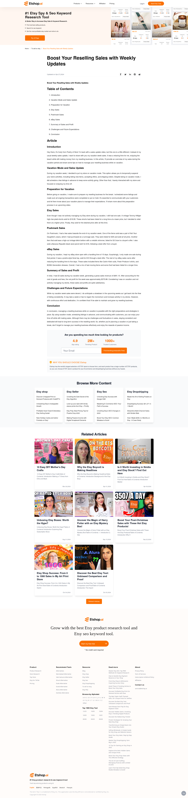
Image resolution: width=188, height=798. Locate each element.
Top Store (33, 677)
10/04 (101, 711)
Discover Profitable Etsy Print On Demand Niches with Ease (119, 692)
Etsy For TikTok (34, 680)
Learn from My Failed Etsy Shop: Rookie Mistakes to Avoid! (119, 769)
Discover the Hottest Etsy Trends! (119, 717)
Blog (83, 671)
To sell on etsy (36, 48)
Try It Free (35, 38)
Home (27, 48)
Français (69, 787)
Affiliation (102, 3)
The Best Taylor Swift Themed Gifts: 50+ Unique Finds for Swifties (120, 697)
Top (184, 793)
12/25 (84, 711)
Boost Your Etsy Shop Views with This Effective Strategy (119, 757)
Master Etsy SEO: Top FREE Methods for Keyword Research (119, 672)
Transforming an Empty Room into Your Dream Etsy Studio (120, 726)
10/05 (93, 711)
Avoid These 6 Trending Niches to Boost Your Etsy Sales (120, 687)
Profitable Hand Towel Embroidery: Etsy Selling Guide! (48, 412)
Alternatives (60, 671)
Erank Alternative (61, 686)
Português (47, 787)
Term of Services (140, 674)
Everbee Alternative (62, 693)
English (32, 787)
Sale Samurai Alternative (64, 677)
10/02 (93, 715)
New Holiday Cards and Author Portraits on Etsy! (47, 419)
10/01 (101, 715)
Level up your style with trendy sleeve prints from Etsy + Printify (78, 405)
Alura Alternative (61, 690)
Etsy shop (85, 674)
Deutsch (62, 787)
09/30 (84, 719)
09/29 (93, 719)
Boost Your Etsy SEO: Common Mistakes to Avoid (108, 419)
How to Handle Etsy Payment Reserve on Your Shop (118, 677)
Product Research (35, 671)
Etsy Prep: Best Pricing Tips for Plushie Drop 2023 (77, 412)
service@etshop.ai (141, 688)
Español (54, 787)
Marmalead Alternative (63, 674)
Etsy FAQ (85, 690)
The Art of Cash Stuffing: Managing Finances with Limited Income (119, 763)
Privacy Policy (139, 671)
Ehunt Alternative (62, 680)
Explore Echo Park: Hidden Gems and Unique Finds (119, 751)
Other (85, 703)
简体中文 (39, 787)
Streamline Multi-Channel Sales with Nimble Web (138, 412)
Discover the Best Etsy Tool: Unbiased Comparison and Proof (119, 702)
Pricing (111, 3)
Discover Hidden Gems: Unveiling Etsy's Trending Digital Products (120, 713)
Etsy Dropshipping (88, 683)
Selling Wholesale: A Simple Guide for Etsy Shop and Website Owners (120, 731)
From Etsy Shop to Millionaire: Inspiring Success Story (118, 682)
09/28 (101, 719)
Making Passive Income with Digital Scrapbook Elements (76, 419)
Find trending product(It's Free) (114, 350)
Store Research (35, 674)
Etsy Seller (85, 677)
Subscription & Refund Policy (144, 677)
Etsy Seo (85, 680)
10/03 (84, 715)
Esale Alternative (61, 683)
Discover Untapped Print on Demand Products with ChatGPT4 (48, 398)
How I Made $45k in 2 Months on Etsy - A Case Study (138, 419)
